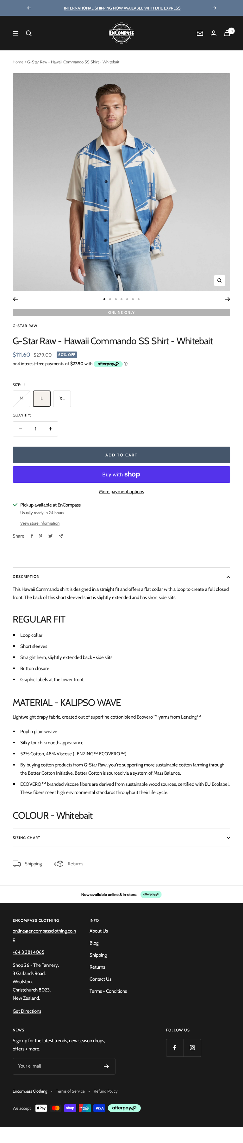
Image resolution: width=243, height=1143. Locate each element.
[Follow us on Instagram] (192, 1047)
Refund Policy (106, 1091)
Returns (75, 864)
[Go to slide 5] (127, 299)
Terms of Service (70, 1091)
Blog (94, 943)
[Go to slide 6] (133, 299)
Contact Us (100, 979)
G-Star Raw (25, 325)
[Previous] (15, 299)
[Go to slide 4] (121, 299)
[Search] (29, 33)
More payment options (121, 491)
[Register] (106, 1066)
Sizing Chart (26, 837)
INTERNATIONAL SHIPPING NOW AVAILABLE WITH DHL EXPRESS (122, 7)
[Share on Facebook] (32, 536)
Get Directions (27, 1011)
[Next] (227, 299)
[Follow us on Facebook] (175, 1047)
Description (26, 576)
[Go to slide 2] (110, 299)
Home (18, 61)
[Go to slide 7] (139, 299)
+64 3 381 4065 (28, 952)
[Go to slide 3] (116, 299)
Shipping (33, 864)
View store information (39, 523)
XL (62, 398)
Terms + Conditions (108, 991)
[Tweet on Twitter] (50, 536)
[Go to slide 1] (104, 299)
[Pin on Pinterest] (40, 536)
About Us (99, 931)
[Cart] (227, 33)
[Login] (213, 33)
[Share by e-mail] (61, 536)
